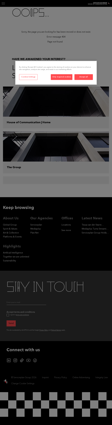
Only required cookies (61, 77)
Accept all (83, 77)
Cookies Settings (28, 77)
